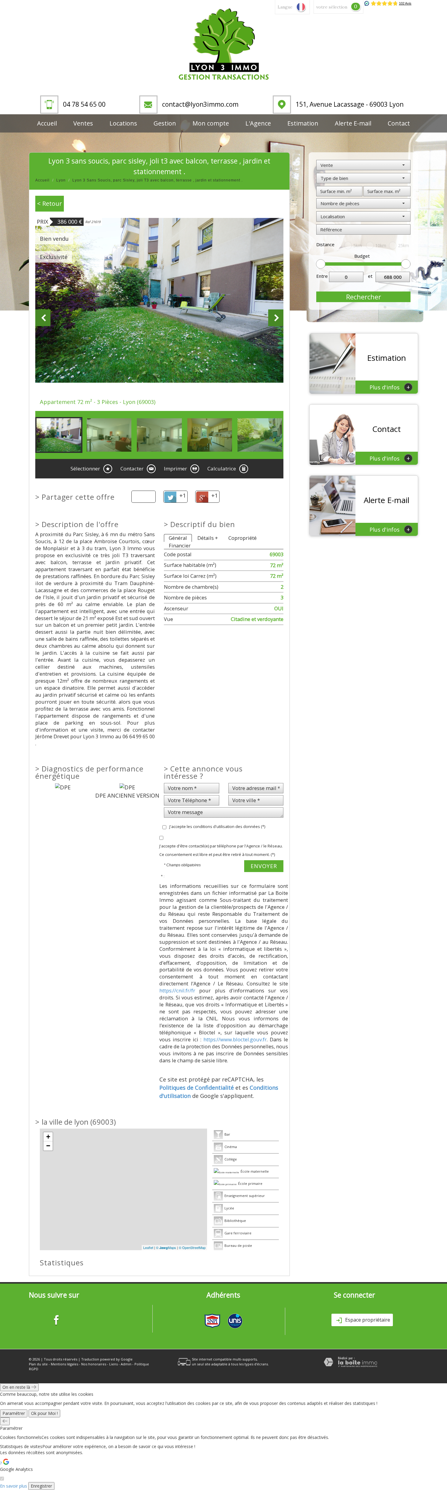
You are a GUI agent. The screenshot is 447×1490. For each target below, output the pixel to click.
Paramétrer (13, 1413)
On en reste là (16, 1387)
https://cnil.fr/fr (177, 990)
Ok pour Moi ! (44, 1413)
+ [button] (48, 1136)
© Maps (166, 1247)
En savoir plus (13, 1486)
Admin (126, 1364)
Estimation (302, 123)
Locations (123, 123)
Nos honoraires (93, 1364)
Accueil (47, 123)
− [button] (48, 1146)
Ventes (83, 123)
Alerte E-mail (353, 123)
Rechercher (363, 296)
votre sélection (331, 7)
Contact (399, 123)
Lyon (61, 180)
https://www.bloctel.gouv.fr (235, 1039)
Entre (322, 276)
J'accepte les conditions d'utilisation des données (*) (217, 826)
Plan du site (38, 1364)
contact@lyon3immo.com (200, 104)
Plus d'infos (389, 387)
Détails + (207, 537)
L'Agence (258, 123)
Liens (113, 1364)
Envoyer (264, 866)
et (370, 276)
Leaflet (148, 1247)
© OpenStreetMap (192, 1247)
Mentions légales (64, 1364)
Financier (180, 545)
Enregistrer (41, 1486)
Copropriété (242, 537)
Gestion (165, 123)
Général (178, 537)
